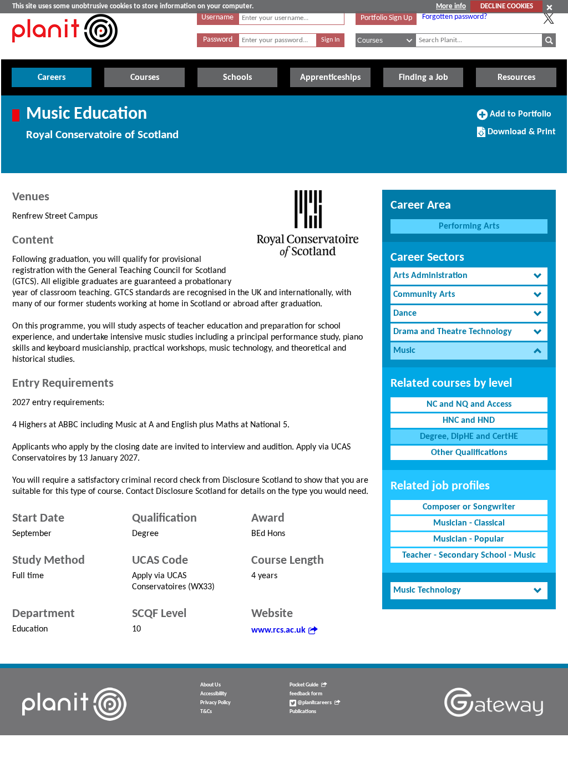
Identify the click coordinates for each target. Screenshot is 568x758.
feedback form (306, 693)
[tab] (468, 276)
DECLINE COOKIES (506, 6)
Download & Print (520, 136)
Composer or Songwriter (469, 507)
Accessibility (213, 693)
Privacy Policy (215, 702)
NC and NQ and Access (469, 404)
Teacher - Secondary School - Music (469, 555)
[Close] (549, 7)
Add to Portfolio (519, 118)
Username (217, 17)
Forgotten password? (454, 17)
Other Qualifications (469, 452)
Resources (516, 77)
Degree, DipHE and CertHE (469, 436)
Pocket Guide (304, 685)
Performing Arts (469, 226)
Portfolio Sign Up (386, 18)
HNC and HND (469, 420)
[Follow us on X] (548, 18)
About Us (210, 685)
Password (217, 39)
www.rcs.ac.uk (278, 630)
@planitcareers (314, 702)
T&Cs (206, 711)
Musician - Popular (468, 539)
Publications (303, 711)
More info (451, 6)
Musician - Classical (469, 523)
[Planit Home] (65, 53)
